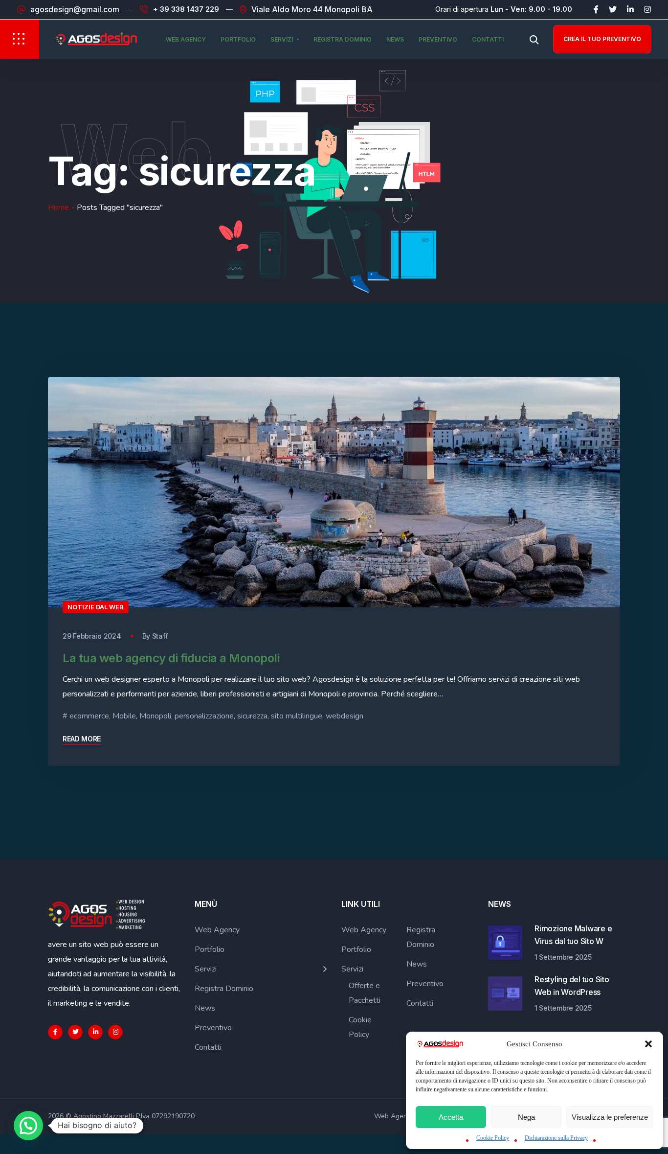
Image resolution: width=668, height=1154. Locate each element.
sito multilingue (296, 716)
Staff (160, 636)
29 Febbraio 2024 (92, 636)
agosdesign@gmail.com (74, 9)
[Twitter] (613, 9)
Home (58, 207)
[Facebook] (596, 9)
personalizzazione (204, 716)
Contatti (488, 39)
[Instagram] (647, 9)
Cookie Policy (492, 1137)
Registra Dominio (342, 39)
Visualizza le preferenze (610, 1117)
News (395, 39)
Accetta (451, 1117)
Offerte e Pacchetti (364, 993)
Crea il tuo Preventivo (602, 39)
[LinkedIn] (630, 9)
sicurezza (252, 716)
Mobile (124, 716)
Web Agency (186, 39)
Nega (526, 1117)
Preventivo (438, 39)
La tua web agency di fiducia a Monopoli (171, 658)
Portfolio (238, 39)
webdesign (344, 716)
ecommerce (89, 716)
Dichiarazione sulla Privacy (556, 1137)
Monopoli (155, 716)
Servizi (281, 39)
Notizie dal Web (95, 607)
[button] (648, 1044)
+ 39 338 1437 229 (186, 9)
